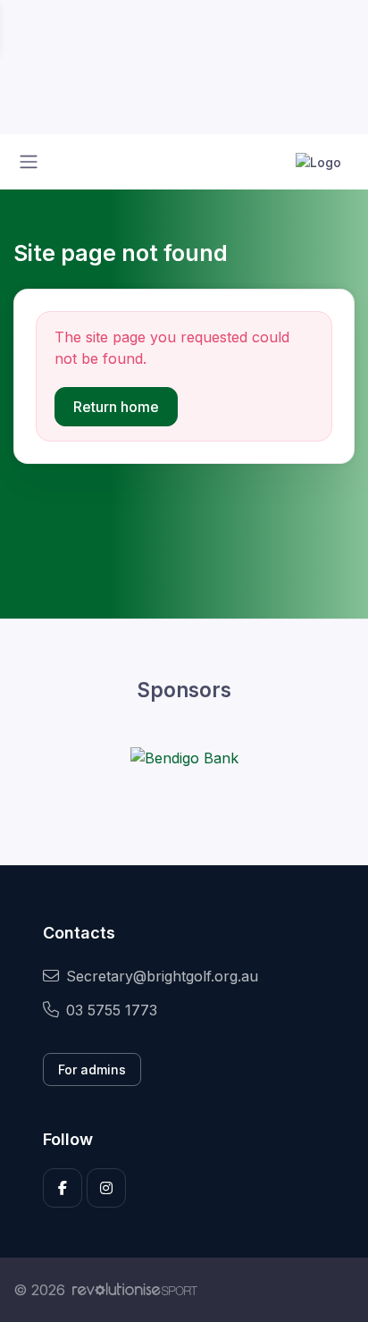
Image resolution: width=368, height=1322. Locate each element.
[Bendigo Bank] (184, 757)
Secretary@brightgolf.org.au (162, 976)
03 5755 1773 (111, 1010)
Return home (116, 407)
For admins (92, 1069)
